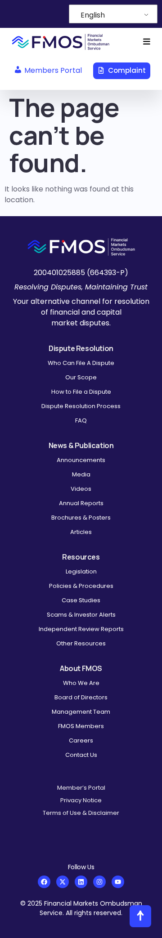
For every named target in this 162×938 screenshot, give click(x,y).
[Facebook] (44, 882)
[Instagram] (99, 882)
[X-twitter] (62, 882)
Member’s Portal (81, 787)
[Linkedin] (81, 882)
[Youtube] (118, 882)
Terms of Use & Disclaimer (81, 813)
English (93, 15)
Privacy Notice (81, 800)
